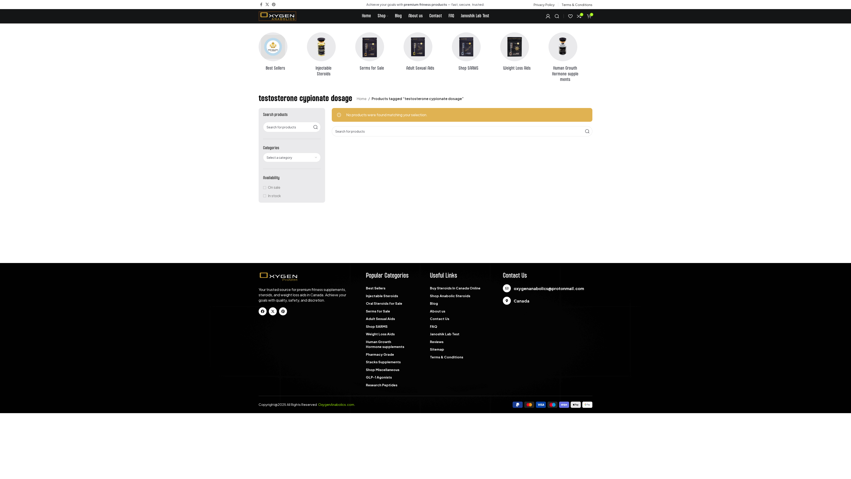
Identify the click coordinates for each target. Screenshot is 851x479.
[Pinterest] (283, 311)
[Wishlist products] (570, 16)
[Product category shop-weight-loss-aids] (522, 53)
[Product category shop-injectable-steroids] (329, 55)
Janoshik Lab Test (444, 334)
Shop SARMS (377, 326)
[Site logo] (277, 15)
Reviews (436, 342)
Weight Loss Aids (380, 334)
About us (437, 311)
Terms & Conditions (446, 357)
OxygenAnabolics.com (336, 404)
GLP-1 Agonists (379, 377)
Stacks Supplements (383, 362)
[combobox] (292, 157)
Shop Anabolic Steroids (450, 296)
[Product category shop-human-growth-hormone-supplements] (570, 58)
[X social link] (267, 4)
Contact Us (439, 318)
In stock (274, 195)
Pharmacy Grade (380, 354)
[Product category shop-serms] (377, 53)
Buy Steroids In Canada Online (455, 288)
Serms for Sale (378, 311)
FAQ (433, 326)
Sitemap (437, 349)
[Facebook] (263, 311)
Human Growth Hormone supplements (385, 344)
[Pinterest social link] (273, 4)
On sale (274, 187)
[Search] (556, 16)
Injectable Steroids (382, 296)
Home (362, 98)
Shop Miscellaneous (382, 369)
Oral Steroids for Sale (384, 303)
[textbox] (291, 157)
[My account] (548, 16)
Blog (434, 303)
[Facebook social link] (261, 4)
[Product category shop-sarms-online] (474, 53)
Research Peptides (381, 385)
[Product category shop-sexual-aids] (425, 53)
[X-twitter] (273, 311)
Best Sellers (375, 288)
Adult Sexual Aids (380, 318)
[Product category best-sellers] (281, 53)
